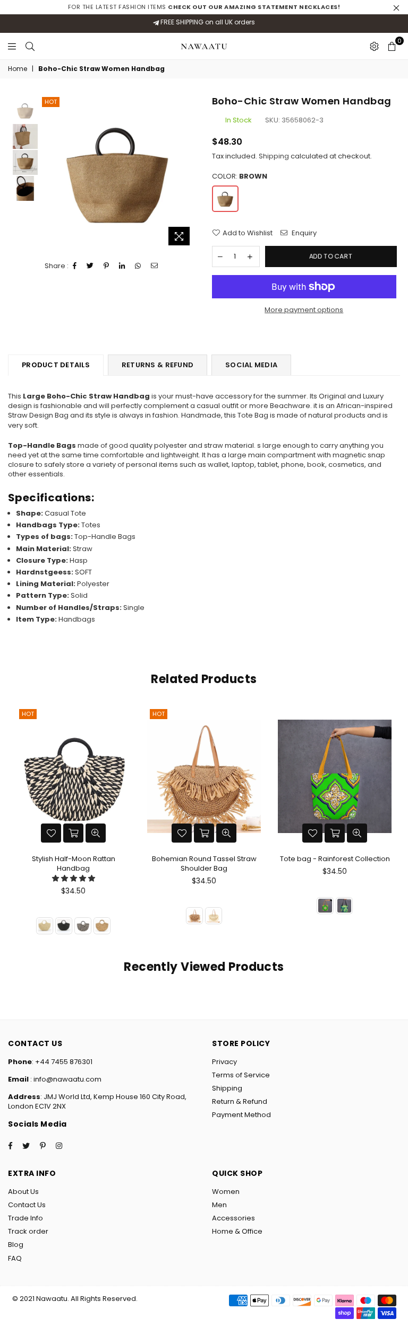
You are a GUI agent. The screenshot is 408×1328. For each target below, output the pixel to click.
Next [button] (186, 172)
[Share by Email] (154, 266)
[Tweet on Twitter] (90, 266)
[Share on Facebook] (75, 266)
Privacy (224, 1062)
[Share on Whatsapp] (138, 266)
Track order (28, 1231)
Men (219, 1205)
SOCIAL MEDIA (251, 365)
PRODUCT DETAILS (56, 365)
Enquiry (303, 233)
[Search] (30, 46)
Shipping (274, 156)
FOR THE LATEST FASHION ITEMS (204, 7)
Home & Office (237, 1231)
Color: (239, 176)
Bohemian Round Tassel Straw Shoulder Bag (204, 863)
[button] (73, 878)
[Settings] (374, 46)
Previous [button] (48, 172)
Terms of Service (241, 1075)
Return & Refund (239, 1101)
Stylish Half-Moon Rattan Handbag (73, 863)
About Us (23, 1192)
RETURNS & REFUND (157, 365)
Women (226, 1192)
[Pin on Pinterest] (106, 266)
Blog (15, 1245)
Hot (51, 102)
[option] (117, 172)
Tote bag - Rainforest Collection (335, 859)
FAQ (15, 1258)
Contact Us (27, 1205)
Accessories (233, 1218)
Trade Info (25, 1218)
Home (17, 69)
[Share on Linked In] (122, 266)
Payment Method (241, 1115)
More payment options (304, 310)
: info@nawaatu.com (65, 1079)
